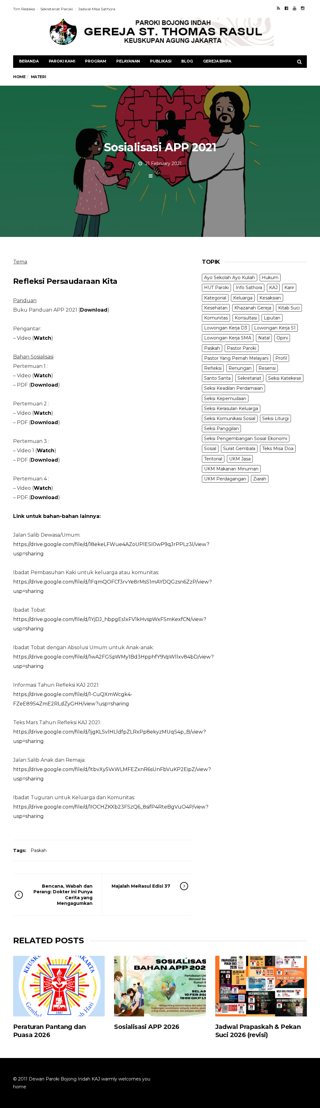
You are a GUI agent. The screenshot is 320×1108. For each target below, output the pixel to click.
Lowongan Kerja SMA (227, 338)
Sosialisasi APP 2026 (146, 1026)
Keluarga (242, 298)
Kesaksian (270, 298)
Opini (282, 338)
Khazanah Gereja (252, 308)
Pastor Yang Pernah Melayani (236, 358)
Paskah (39, 850)
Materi (163, 176)
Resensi (267, 368)
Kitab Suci (289, 308)
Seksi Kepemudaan (225, 398)
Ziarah (259, 479)
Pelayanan (128, 61)
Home (19, 76)
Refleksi (213, 368)
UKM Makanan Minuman (231, 469)
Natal (264, 338)
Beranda (29, 61)
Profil (281, 358)
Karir (289, 287)
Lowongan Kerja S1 (275, 328)
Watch (42, 376)
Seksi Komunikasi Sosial (229, 418)
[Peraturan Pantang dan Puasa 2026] (59, 986)
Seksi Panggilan (221, 428)
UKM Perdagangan (225, 479)
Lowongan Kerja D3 (225, 328)
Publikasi (160, 61)
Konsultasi (246, 318)
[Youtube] (294, 8)
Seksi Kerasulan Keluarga (231, 408)
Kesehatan (216, 308)
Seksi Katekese (284, 378)
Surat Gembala (239, 448)
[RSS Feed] (278, 8)
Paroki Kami (62, 61)
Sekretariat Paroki (56, 9)
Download (94, 310)
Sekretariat (249, 378)
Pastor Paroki (241, 348)
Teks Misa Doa (277, 448)
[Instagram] (302, 8)
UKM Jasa (240, 459)
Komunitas (216, 318)
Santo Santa (217, 378)
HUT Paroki (216, 287)
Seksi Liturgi (275, 418)
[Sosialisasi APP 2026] (160, 986)
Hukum (270, 277)
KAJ (273, 287)
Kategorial (215, 298)
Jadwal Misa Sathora (96, 9)
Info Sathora (249, 287)
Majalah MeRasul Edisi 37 (141, 886)
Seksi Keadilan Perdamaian (233, 388)
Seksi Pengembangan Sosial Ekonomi (245, 438)
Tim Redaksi (24, 9)
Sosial (210, 448)
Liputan (272, 318)
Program (95, 61)
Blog (187, 61)
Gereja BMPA (217, 61)
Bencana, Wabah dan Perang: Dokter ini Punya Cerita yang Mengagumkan (62, 894)
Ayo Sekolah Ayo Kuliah (229, 277)
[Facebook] (286, 8)
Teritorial (213, 459)
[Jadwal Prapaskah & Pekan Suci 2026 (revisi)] (261, 986)
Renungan (240, 368)
